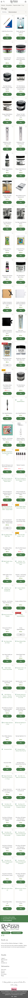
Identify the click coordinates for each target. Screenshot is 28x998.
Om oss (3, 971)
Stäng (15, 996)
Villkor (2, 961)
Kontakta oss (6, 932)
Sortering (4, 12)
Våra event (3, 969)
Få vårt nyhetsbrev (17, 932)
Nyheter (3, 972)
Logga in (3, 958)
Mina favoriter (4, 959)
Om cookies (3, 974)
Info (7, 365)
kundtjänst (9, 920)
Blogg (2, 975)
